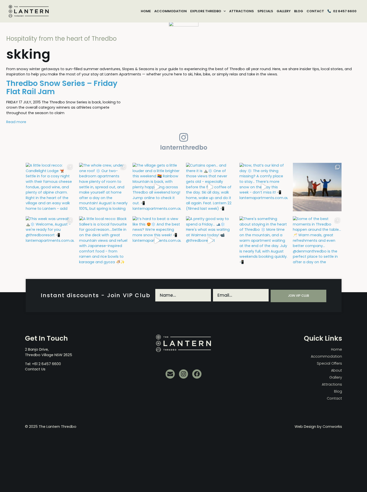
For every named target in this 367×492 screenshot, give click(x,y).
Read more (16, 121)
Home (146, 11)
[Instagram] (183, 374)
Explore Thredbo (205, 11)
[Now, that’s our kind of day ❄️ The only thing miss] (263, 187)
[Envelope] (170, 374)
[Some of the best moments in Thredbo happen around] (317, 240)
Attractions (241, 11)
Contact (315, 11)
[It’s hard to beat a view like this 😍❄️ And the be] (157, 240)
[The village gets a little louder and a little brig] (157, 187)
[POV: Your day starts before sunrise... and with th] (317, 187)
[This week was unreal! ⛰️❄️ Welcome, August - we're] (50, 240)
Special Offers (329, 363)
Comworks (332, 426)
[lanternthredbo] (183, 137)
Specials (265, 11)
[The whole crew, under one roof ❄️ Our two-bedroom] (103, 187)
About (336, 370)
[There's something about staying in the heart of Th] (263, 240)
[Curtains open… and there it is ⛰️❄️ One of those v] (210, 187)
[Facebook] (196, 374)
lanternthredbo (183, 147)
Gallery (284, 11)
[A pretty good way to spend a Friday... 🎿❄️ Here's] (210, 240)
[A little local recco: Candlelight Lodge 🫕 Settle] (50, 187)
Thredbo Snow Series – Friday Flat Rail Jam (61, 87)
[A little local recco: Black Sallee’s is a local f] (103, 240)
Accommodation (170, 11)
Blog (298, 11)
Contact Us (35, 369)
